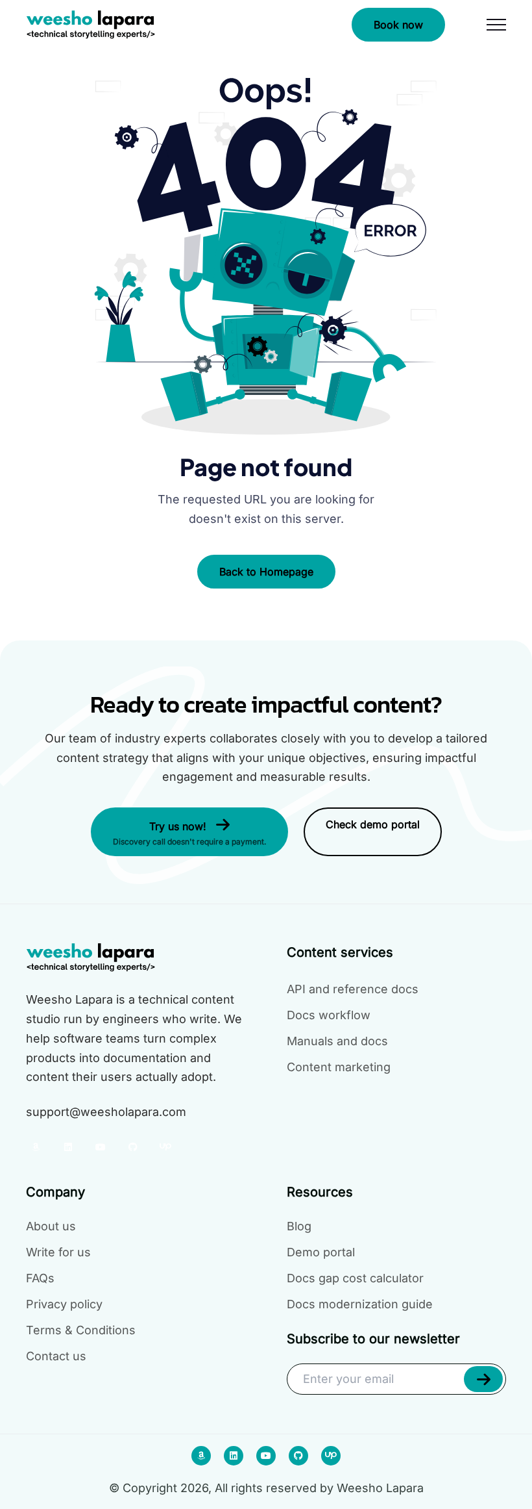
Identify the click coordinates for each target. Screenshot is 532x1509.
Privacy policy (64, 1304)
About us (51, 1226)
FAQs (40, 1278)
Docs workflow (328, 1015)
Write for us (58, 1252)
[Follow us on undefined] (35, 1147)
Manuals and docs (337, 1041)
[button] (483, 1379)
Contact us (56, 1356)
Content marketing (339, 1067)
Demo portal (321, 1252)
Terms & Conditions (81, 1330)
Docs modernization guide (360, 1304)
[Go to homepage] (91, 24)
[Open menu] (496, 24)
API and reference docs (352, 989)
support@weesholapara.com (106, 1112)
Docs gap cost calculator (355, 1278)
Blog (299, 1226)
